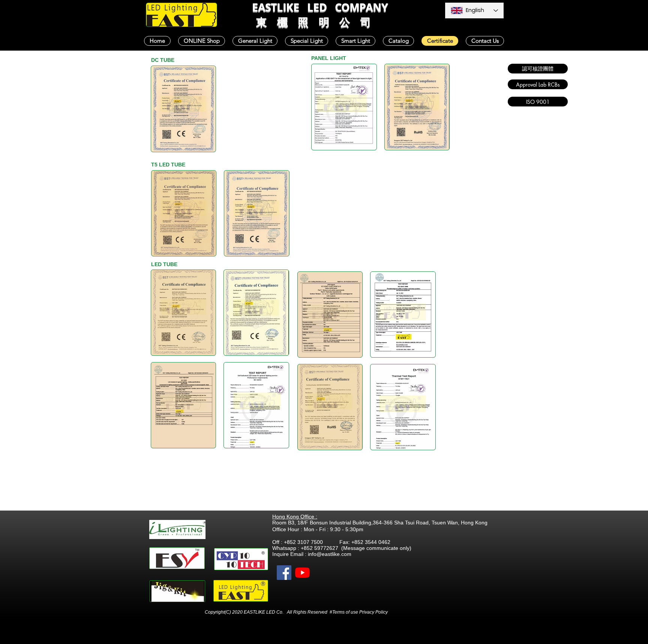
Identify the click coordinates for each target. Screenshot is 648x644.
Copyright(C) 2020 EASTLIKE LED (240, 612)
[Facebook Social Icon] (284, 572)
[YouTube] (302, 572)
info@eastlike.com (329, 554)
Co (279, 612)
